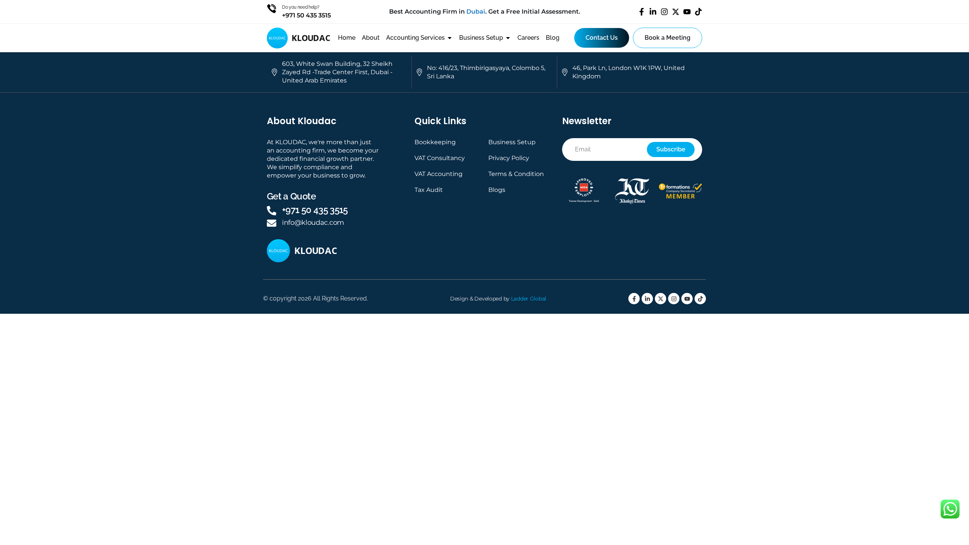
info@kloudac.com (313, 222)
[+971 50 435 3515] (271, 210)
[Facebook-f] (641, 12)
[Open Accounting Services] (450, 38)
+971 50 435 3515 (315, 209)
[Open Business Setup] (508, 38)
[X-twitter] (675, 12)
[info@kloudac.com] (271, 223)
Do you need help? (300, 7)
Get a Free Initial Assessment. (534, 11)
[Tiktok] (698, 12)
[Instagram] (664, 12)
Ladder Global (528, 298)
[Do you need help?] (271, 8)
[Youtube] (687, 12)
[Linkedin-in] (653, 12)
